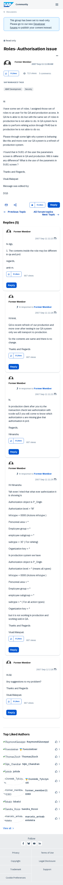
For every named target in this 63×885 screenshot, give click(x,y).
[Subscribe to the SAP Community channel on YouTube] (34, 843)
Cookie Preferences (16, 878)
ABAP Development (13, 89)
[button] (6, 73)
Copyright (15, 861)
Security (28, 89)
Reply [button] (53, 205)
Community (22, 4)
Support (47, 869)
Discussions (11, 12)
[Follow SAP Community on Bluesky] (29, 843)
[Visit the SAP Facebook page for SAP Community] (23, 843)
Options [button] (56, 56)
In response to (35, 307)
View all (7, 828)
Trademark (15, 869)
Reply (11, 285)
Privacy (15, 853)
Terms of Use (47, 853)
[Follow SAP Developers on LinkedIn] (40, 843)
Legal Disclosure (47, 861)
